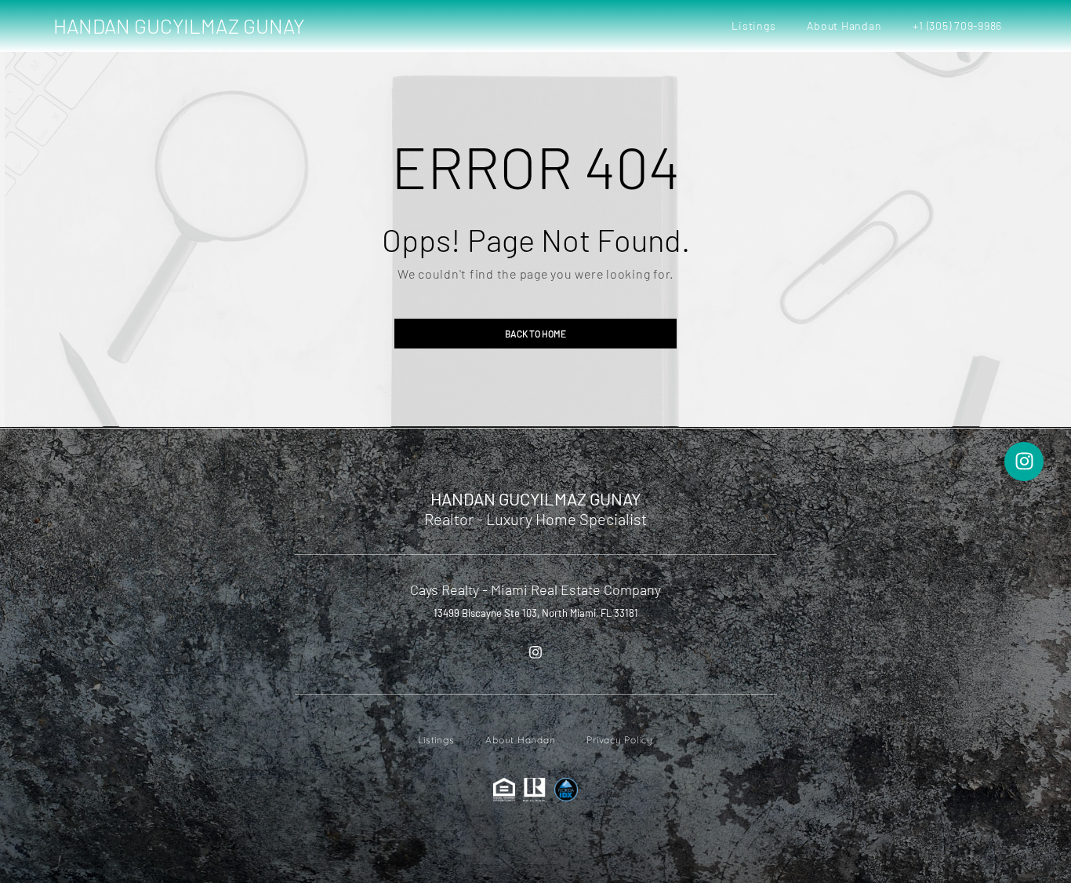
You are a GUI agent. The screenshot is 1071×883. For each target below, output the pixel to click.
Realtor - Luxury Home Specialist (535, 518)
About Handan (844, 25)
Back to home (535, 333)
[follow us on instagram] (535, 652)
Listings (753, 25)
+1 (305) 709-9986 (957, 25)
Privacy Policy (619, 740)
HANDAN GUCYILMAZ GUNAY (178, 25)
